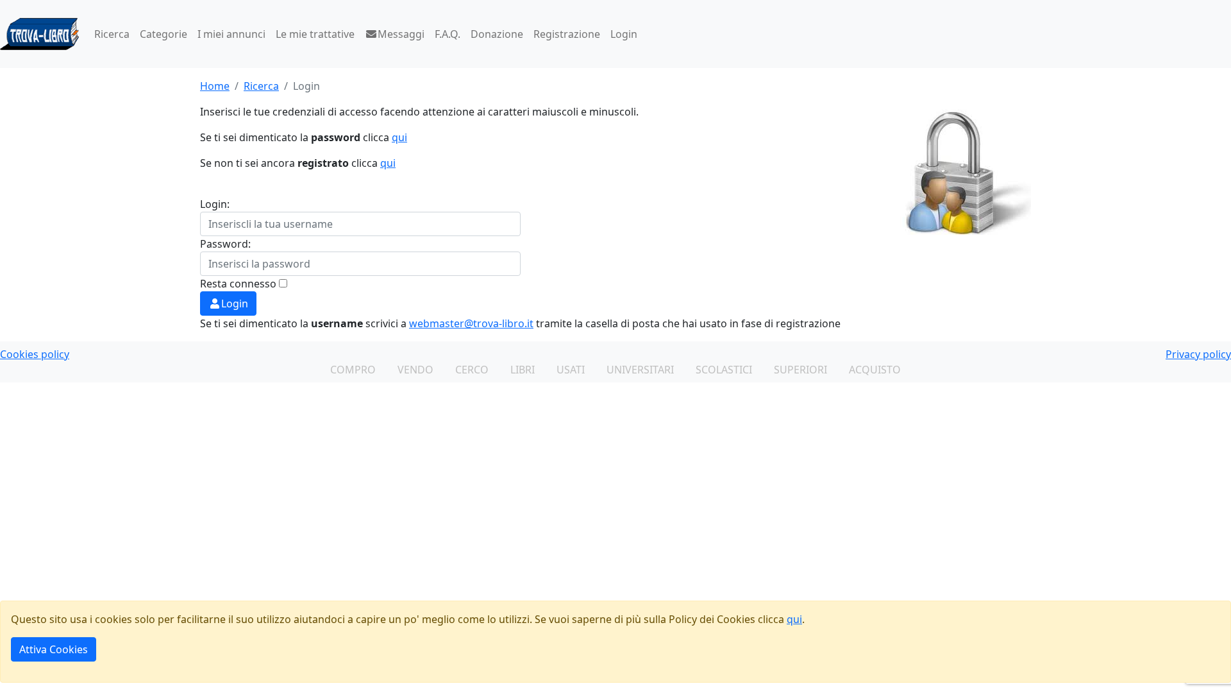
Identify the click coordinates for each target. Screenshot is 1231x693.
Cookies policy (34, 354)
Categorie (163, 34)
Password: (225, 244)
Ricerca (112, 34)
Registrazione (566, 34)
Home (215, 86)
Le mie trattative (315, 34)
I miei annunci (231, 34)
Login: (215, 204)
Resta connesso (238, 284)
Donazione (497, 34)
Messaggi (401, 34)
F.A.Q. (447, 34)
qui (399, 137)
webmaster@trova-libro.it (471, 323)
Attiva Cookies (53, 649)
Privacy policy (1198, 354)
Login (623, 34)
